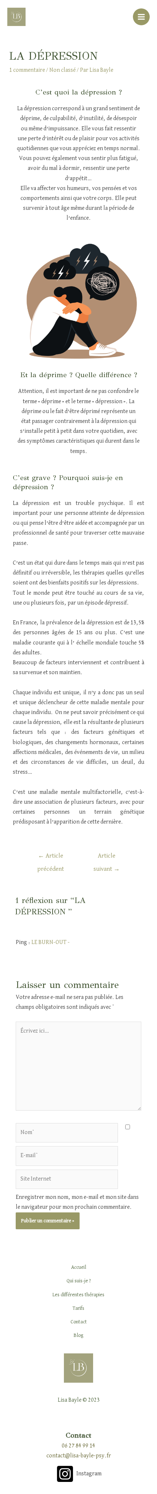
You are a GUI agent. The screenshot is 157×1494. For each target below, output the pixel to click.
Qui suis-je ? (78, 1280)
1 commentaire (27, 70)
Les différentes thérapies (78, 1294)
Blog (78, 1335)
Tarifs (78, 1308)
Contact (78, 1321)
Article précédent (50, 858)
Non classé (62, 70)
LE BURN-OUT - (50, 942)
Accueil (78, 1267)
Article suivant (106, 858)
